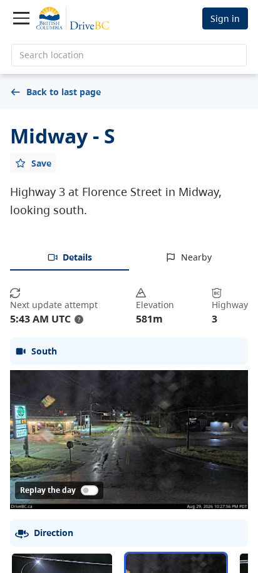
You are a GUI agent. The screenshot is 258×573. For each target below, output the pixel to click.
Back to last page (63, 92)
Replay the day (48, 490)
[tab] (69, 258)
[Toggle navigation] (21, 18)
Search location (51, 55)
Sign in (225, 18)
